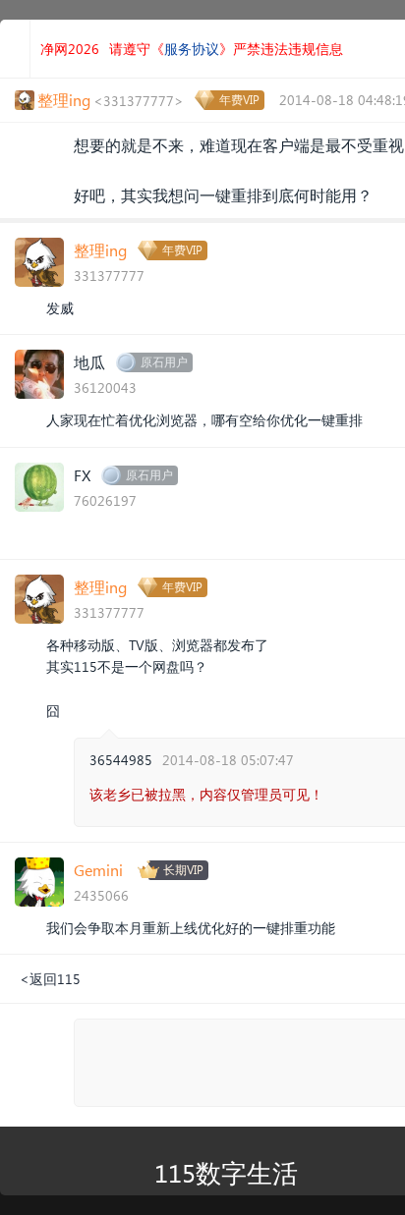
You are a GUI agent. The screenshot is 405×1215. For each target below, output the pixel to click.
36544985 (120, 759)
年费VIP (239, 99)
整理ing (100, 250)
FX (82, 475)
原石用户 (164, 362)
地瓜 (89, 362)
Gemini (98, 869)
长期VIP (183, 869)
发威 (60, 308)
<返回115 (50, 978)
